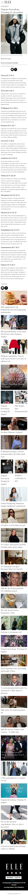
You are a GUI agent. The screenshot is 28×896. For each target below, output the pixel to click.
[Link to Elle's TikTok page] (16, 873)
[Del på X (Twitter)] (15, 69)
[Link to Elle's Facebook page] (11, 873)
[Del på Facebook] (12, 69)
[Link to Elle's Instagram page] (7, 873)
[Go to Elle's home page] (14, 866)
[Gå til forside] (8, 2)
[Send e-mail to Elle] (20, 873)
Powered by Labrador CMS (14, 893)
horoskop (4, 284)
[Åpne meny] (2, 2)
